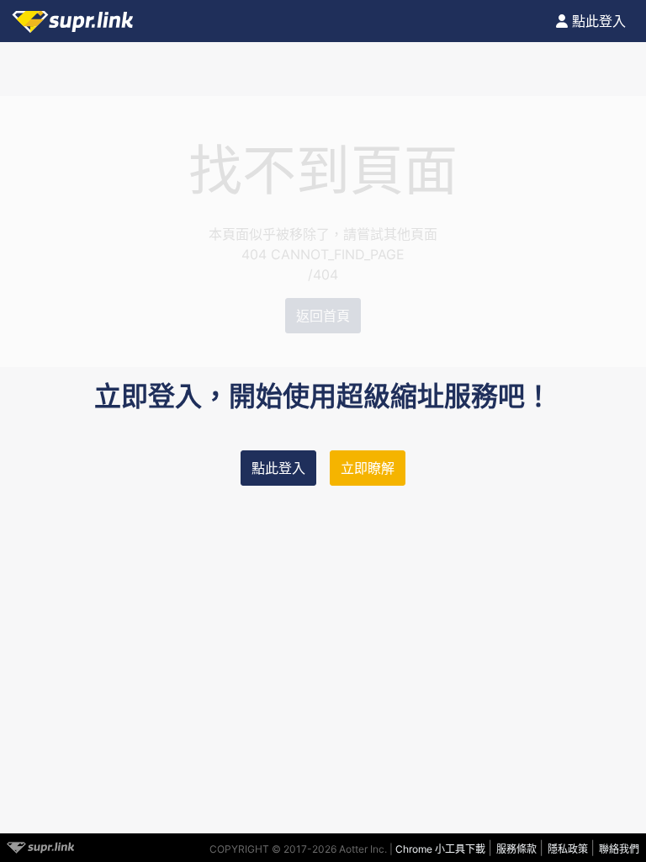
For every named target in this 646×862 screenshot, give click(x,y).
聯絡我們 (619, 849)
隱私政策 (569, 849)
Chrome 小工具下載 (441, 849)
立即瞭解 (367, 468)
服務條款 (517, 849)
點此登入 (278, 468)
